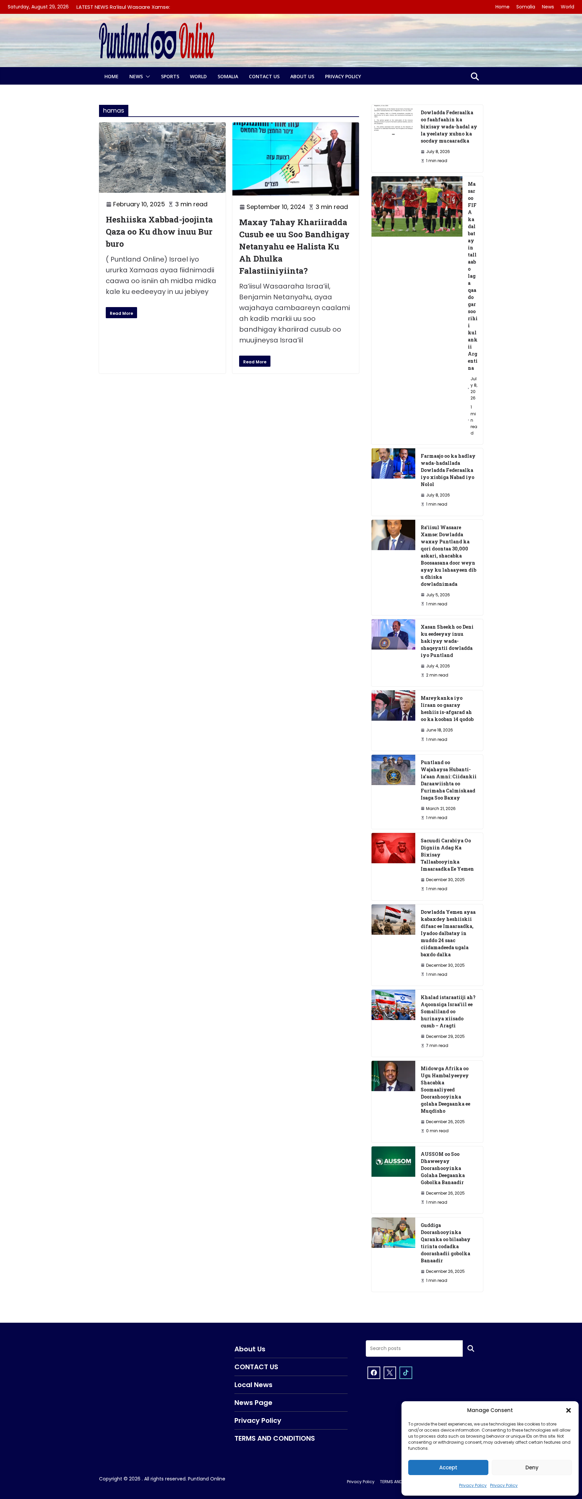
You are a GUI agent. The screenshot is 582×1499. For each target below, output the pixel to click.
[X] (390, 1373)
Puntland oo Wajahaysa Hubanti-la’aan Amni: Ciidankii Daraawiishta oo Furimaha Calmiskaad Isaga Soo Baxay (449, 780)
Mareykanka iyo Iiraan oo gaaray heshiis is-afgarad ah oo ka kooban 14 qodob (447, 708)
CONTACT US (264, 76)
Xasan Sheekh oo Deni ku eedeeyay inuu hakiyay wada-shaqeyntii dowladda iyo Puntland (447, 641)
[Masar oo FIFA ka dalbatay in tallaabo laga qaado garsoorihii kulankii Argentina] (416, 310)
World (567, 6)
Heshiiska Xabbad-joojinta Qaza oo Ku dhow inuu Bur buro (159, 231)
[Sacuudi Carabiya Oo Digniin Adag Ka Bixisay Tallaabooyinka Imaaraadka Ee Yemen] (393, 866)
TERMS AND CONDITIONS (274, 1438)
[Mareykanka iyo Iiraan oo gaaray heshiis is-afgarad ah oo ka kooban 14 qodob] (393, 720)
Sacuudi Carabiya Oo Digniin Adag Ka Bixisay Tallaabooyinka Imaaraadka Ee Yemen (447, 854)
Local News (253, 1384)
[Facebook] (374, 1373)
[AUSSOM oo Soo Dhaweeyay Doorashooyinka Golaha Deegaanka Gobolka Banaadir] (393, 1179)
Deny (532, 1467)
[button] (568, 1410)
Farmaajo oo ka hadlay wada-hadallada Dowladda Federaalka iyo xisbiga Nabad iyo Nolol (448, 470)
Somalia (525, 6)
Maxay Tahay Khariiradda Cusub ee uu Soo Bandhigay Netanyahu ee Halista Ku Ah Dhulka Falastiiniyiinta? (294, 246)
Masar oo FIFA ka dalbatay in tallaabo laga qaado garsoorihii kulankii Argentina (473, 276)
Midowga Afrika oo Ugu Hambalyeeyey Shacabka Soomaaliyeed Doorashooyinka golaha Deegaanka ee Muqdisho (445, 1089)
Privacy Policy (473, 1485)
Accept (448, 1467)
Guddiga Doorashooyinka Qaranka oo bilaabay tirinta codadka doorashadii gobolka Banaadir (446, 1243)
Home (502, 6)
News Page (253, 1402)
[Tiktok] (406, 1373)
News (548, 6)
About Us (302, 76)
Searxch (471, 1348)
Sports (170, 76)
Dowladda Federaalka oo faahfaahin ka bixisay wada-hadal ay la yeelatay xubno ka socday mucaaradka (449, 126)
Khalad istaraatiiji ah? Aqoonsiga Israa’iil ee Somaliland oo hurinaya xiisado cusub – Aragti (448, 1011)
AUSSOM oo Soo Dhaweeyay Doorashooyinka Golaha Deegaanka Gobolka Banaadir (443, 1168)
